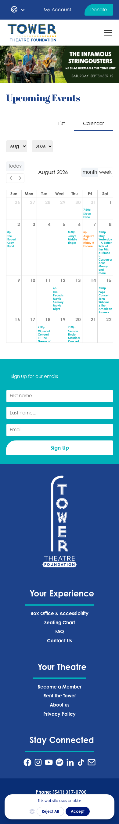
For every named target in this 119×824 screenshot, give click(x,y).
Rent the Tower (59, 696)
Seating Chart (59, 622)
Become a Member (59, 687)
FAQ (59, 631)
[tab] (61, 124)
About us (60, 705)
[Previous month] (11, 178)
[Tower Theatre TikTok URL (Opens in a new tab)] (80, 762)
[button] (18, 9)
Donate (98, 10)
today (15, 166)
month (90, 172)
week (105, 172)
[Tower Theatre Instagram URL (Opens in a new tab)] (38, 762)
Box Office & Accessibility (59, 613)
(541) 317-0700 (69, 792)
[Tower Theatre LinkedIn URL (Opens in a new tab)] (70, 762)
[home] (32, 33)
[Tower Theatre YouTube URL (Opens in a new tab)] (48, 762)
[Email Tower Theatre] (91, 762)
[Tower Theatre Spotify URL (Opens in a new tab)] (59, 762)
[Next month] (19, 178)
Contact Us (59, 641)
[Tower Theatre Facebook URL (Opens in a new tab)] (27, 762)
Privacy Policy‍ (59, 714)
